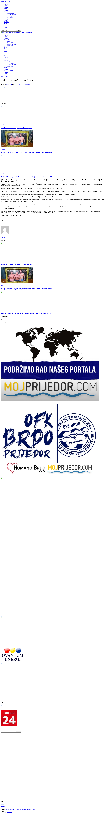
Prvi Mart (6, 22)
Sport (5, 23)
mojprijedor (9, 84)
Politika (6, 8)
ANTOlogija (10, 13)
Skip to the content (5, 1)
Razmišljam (10, 16)
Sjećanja (6, 19)
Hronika (6, 7)
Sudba (8, 41)
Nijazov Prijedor (11, 14)
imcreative (9, 812)
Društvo (6, 5)
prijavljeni (9, 319)
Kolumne (6, 11)
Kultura (6, 10)
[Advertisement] (13, 689)
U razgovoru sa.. (11, 17)
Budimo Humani (8, 50)
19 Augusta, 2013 (18, 84)
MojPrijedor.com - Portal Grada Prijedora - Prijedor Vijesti (20, 809)
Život (5, 20)
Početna (6, 4)
